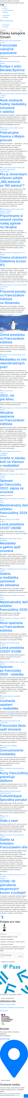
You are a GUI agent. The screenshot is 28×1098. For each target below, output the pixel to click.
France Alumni (20, 942)
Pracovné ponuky (8, 10)
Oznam (2, 42)
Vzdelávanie (3, 130)
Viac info (17, 1095)
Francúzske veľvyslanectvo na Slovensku (12, 1007)
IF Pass (5, 8)
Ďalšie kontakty (5, 1080)
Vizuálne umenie (5, 213)
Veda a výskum (4, 171)
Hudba (2, 478)
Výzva (2, 392)
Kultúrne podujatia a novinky (9, 937)
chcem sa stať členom (7, 998)
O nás (4, 6)
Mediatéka (3, 356)
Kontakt (5, 12)
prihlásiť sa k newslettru (8, 962)
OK (26, 1096)
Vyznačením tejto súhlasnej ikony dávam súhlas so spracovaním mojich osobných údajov (12, 948)
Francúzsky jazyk (5, 793)
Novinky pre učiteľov (7, 944)
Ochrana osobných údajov (7, 1004)
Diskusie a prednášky (7, 939)
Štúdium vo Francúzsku (8, 942)
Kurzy (1, 770)
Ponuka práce (4, 1010)
